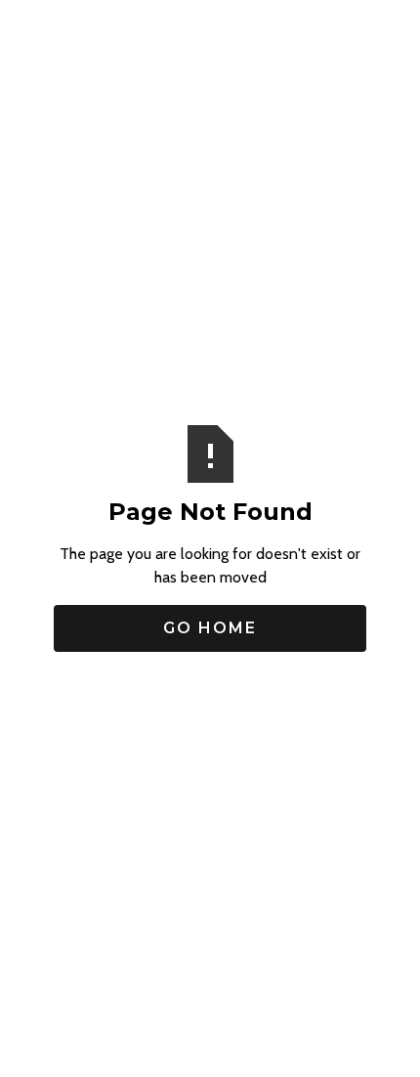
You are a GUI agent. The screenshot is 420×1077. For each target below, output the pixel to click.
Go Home (210, 628)
